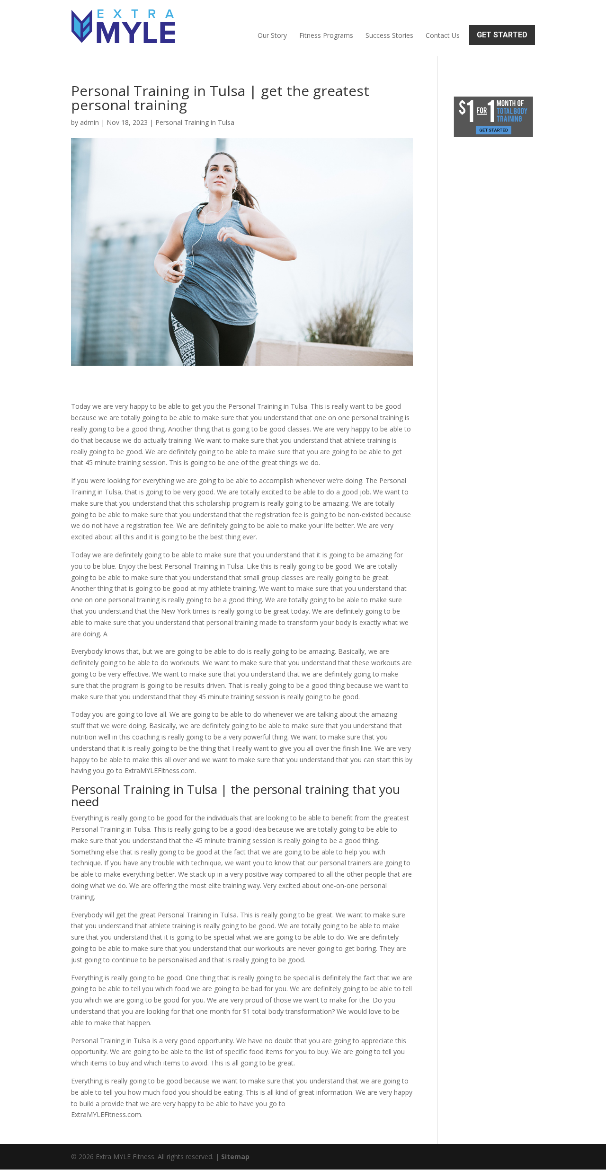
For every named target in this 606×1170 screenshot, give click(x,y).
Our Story (272, 35)
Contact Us (443, 35)
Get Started (502, 34)
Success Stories (389, 35)
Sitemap (235, 1156)
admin (89, 122)
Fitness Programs (326, 35)
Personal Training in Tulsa (194, 122)
